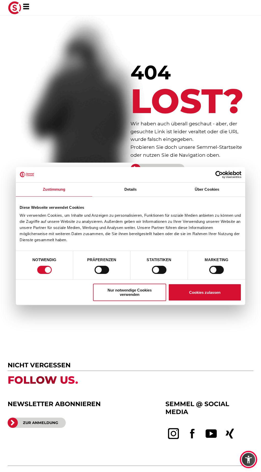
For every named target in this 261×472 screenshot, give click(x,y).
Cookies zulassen (204, 292)
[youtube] (211, 434)
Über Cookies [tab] (207, 189)
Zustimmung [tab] (54, 189)
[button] (248, 459)
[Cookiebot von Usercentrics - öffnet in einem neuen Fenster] (219, 174)
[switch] (102, 270)
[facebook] (192, 434)
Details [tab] (130, 189)
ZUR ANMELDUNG (40, 422)
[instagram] (173, 434)
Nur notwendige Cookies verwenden (130, 292)
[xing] (230, 434)
